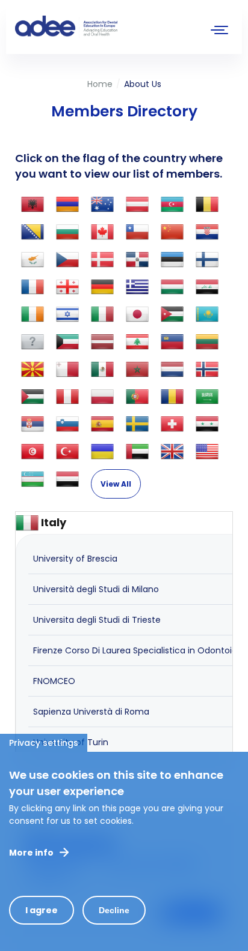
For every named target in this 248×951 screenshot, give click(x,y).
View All (116, 484)
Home (100, 84)
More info (31, 853)
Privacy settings (43, 743)
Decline (114, 910)
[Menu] (219, 31)
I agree (41, 910)
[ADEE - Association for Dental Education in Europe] (105, 27)
